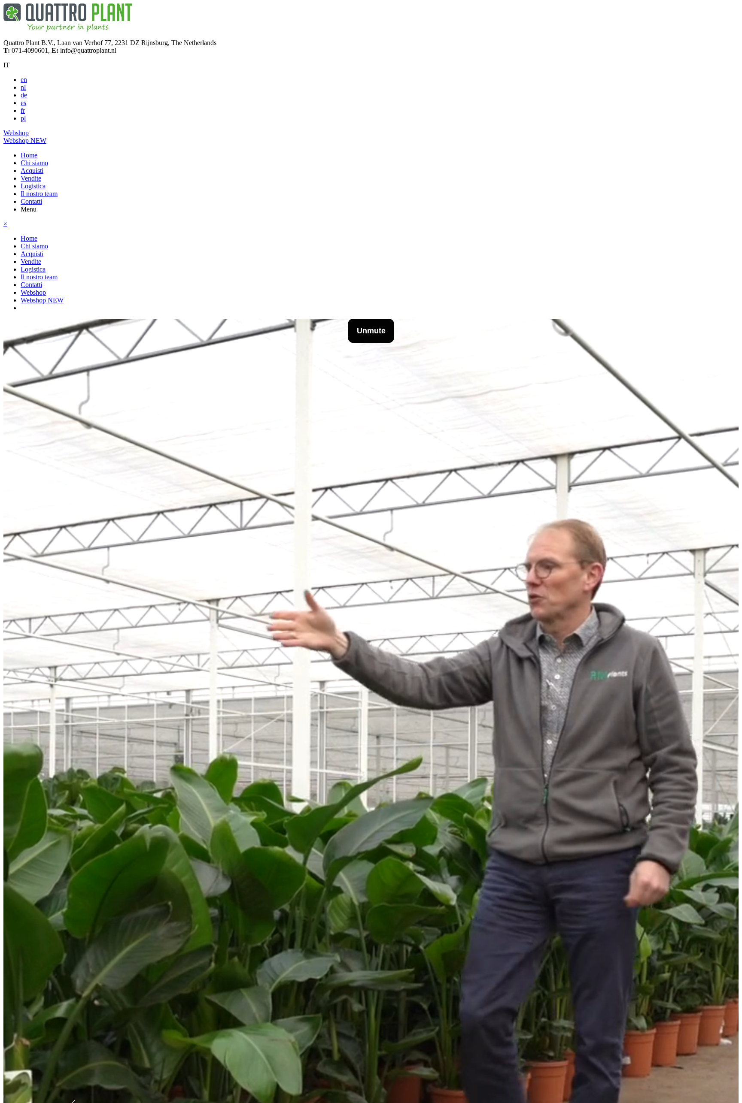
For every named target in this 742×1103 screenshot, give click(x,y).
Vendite (31, 178)
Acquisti (32, 170)
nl (23, 87)
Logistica (33, 186)
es (23, 102)
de (24, 95)
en (24, 79)
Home (29, 155)
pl (23, 118)
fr (23, 110)
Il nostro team (39, 193)
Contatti (31, 201)
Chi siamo (34, 162)
